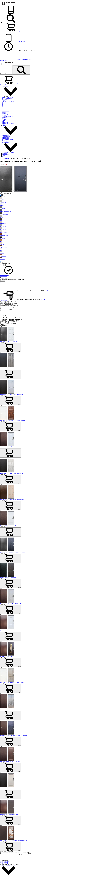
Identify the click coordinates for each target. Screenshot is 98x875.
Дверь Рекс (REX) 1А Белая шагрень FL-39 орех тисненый (12, 420)
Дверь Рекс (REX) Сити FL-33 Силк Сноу (8, 341)
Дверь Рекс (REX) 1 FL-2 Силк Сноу (7, 630)
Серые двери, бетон (6, 107)
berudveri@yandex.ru (4, 861)
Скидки (3, 155)
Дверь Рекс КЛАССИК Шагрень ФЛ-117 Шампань (10, 787)
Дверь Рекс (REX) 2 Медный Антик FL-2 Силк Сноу (10, 446)
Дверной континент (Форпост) (8, 123)
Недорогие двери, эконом (7, 98)
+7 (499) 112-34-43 (4, 863)
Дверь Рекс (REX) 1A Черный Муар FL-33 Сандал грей (11, 367)
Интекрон (4, 115)
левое (2, 261)
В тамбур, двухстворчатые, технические (10, 105)
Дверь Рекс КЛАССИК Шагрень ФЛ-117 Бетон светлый (11, 473)
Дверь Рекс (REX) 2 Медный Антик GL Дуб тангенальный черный (13, 735)
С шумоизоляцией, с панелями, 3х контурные (11, 104)
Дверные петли (5, 138)
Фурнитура (4, 125)
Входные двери (5, 86)
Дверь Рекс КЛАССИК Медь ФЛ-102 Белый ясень (10, 525)
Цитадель (4, 119)
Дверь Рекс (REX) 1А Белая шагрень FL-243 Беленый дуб (12, 682)
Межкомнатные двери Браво (8, 152)
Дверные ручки (5, 135)
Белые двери (5, 106)
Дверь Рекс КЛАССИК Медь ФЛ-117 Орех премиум (10, 761)
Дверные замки (5, 137)
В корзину (2, 280)
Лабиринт (4, 113)
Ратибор (4, 112)
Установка (4, 153)
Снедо (3, 124)
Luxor (3, 118)
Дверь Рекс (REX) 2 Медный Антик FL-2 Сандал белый (11, 603)
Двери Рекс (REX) (6, 114)
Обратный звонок (3, 60)
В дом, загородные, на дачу (8, 101)
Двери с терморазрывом (7, 97)
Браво (3, 120)
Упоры (3, 140)
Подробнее (47, 290)
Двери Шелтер (5, 122)
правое (2, 262)
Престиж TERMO (5, 111)
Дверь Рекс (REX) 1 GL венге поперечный (9, 814)
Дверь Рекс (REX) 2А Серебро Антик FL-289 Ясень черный (12, 552)
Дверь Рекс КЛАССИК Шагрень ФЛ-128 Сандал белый (11, 394)
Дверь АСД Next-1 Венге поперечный (8, 577)
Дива (3, 121)
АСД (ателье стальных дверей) (8, 116)
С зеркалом (4, 100)
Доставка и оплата (6, 154)
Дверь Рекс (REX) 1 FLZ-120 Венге (7, 656)
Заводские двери (6, 117)
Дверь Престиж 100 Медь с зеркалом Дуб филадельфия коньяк (13, 840)
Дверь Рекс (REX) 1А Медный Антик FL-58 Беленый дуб (12, 499)
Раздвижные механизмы (7, 139)
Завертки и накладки (6, 136)
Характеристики (3, 300)
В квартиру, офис (5, 99)
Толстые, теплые (5, 103)
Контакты (4, 156)
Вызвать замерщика (4, 75)
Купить (19, 351)
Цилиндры (4, 141)
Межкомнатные (5, 142)
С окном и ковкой (6, 102)
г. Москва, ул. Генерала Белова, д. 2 (7, 865)
